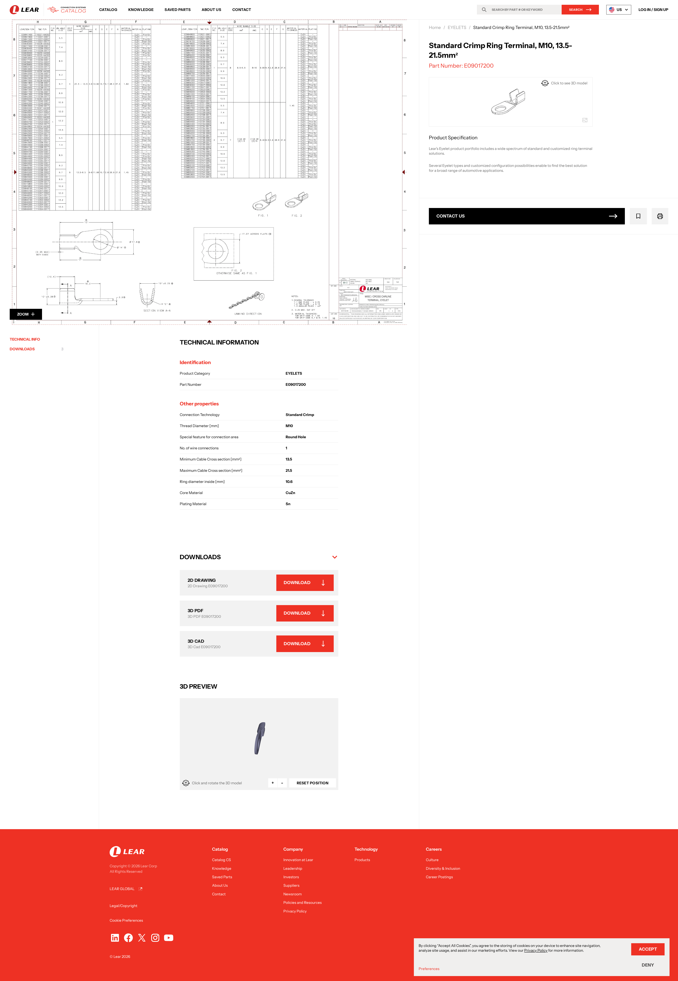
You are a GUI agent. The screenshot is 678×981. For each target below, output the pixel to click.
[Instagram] (155, 937)
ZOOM (23, 314)
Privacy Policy (295, 911)
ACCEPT (648, 949)
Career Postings (439, 877)
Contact (241, 9)
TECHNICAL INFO (25, 339)
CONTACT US (450, 216)
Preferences (429, 969)
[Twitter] (141, 937)
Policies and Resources (302, 902)
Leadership (292, 868)
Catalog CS (221, 860)
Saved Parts (178, 9)
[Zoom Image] (209, 172)
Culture (432, 860)
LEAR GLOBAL (122, 889)
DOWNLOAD (297, 582)
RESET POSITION (312, 783)
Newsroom (292, 894)
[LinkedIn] (115, 937)
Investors (291, 877)
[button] (259, 557)
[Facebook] (128, 937)
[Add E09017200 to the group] (638, 216)
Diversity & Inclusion (443, 868)
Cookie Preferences (126, 920)
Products (362, 860)
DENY (648, 965)
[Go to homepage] (49, 9)
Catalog (108, 9)
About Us (211, 9)
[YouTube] (168, 937)
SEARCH (575, 9)
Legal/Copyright (123, 905)
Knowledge (141, 9)
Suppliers (291, 885)
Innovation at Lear (298, 860)
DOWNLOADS (36, 349)
